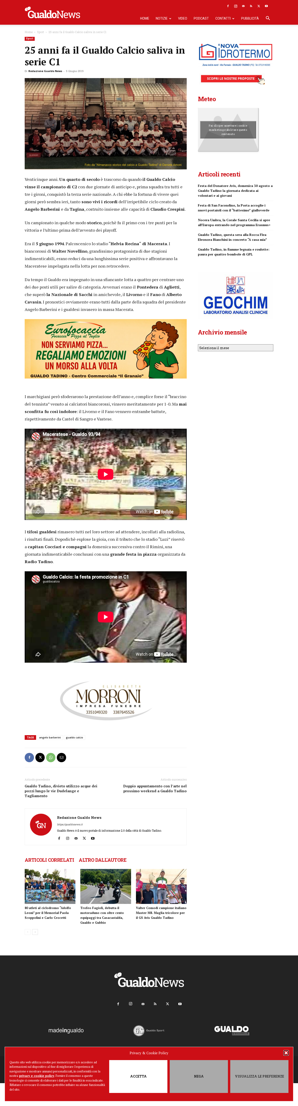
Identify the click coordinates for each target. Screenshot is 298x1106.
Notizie (162, 18)
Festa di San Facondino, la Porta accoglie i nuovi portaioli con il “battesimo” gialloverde (233, 207)
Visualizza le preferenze (259, 1076)
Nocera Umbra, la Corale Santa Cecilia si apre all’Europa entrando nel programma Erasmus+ (234, 222)
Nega (199, 1076)
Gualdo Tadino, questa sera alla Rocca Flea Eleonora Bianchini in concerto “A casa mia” (232, 237)
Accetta (138, 1076)
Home (144, 18)
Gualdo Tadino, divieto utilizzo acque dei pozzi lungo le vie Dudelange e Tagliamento (61, 791)
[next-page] (35, 932)
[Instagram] (235, 6)
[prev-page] (27, 932)
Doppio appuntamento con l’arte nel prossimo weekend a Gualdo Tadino (155, 788)
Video (182, 18)
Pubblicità (250, 18)
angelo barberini (50, 737)
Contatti (223, 18)
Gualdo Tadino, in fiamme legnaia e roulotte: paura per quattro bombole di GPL (233, 251)
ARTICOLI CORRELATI (49, 860)
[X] (258, 6)
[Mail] (243, 6)
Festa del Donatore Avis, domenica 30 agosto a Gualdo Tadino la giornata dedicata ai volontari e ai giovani (235, 190)
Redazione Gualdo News (45, 71)
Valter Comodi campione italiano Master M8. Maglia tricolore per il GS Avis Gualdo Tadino (161, 913)
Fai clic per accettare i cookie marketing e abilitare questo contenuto (228, 130)
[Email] (61, 757)
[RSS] (250, 6)
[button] (286, 1053)
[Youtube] (266, 6)
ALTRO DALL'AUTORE (102, 860)
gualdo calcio (74, 737)
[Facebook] (227, 6)
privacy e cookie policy (36, 1076)
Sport (40, 32)
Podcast (201, 18)
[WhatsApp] (50, 757)
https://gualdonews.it (70, 824)
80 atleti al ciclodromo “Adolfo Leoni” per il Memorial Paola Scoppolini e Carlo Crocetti (48, 913)
